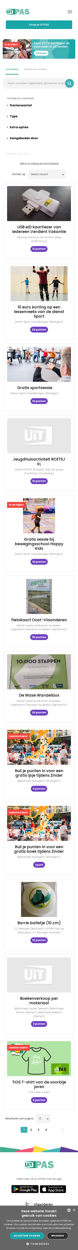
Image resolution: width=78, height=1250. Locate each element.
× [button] (74, 1210)
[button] (39, 1244)
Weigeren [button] (57, 1235)
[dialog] (39, 1228)
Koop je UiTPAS (39, 24)
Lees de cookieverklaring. (57, 1228)
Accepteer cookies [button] (27, 1235)
